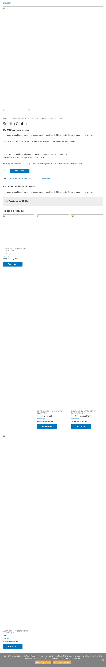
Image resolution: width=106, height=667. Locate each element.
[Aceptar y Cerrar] (102, 660)
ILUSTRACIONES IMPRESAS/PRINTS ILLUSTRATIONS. (29, 118)
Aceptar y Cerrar (43, 662)
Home (5, 118)
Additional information (25, 186)
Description (8, 186)
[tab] (8, 186)
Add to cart (19, 171)
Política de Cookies (62, 662)
